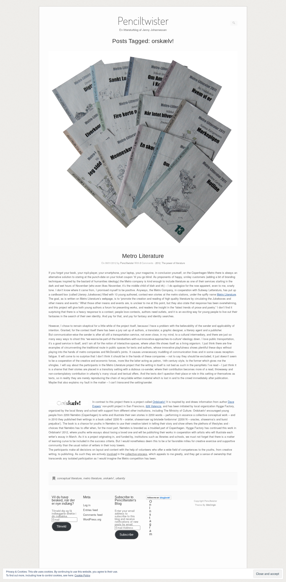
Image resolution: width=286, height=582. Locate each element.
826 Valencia (153, 406)
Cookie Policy (82, 575)
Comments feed (92, 515)
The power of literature (173, 263)
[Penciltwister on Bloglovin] (158, 499)
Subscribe (126, 534)
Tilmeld (61, 526)
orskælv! (108, 478)
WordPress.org (92, 519)
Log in (86, 505)
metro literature (92, 478)
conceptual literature (69, 478)
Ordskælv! (159, 402)
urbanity (120, 478)
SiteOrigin (211, 504)
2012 (157, 263)
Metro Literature (143, 256)
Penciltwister (127, 263)
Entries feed (90, 510)
